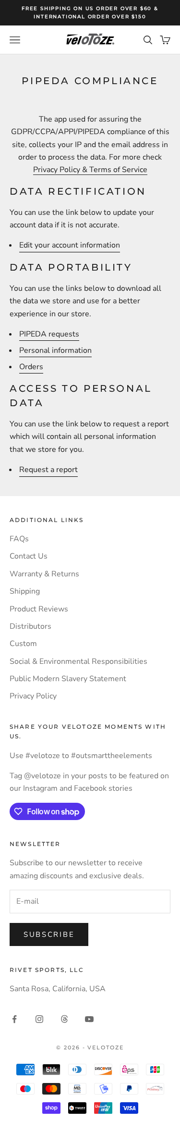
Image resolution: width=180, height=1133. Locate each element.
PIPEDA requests (49, 334)
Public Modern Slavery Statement (68, 678)
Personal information (55, 350)
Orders (31, 366)
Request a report (48, 469)
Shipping (25, 591)
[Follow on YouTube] (89, 1019)
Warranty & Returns (44, 574)
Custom (23, 643)
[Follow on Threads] (64, 1019)
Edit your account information (69, 245)
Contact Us (29, 556)
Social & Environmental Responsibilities (78, 661)
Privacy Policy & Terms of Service (90, 169)
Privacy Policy (33, 696)
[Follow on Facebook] (14, 1019)
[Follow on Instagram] (39, 1019)
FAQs (19, 539)
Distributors (30, 626)
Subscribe (49, 934)
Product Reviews (39, 609)
